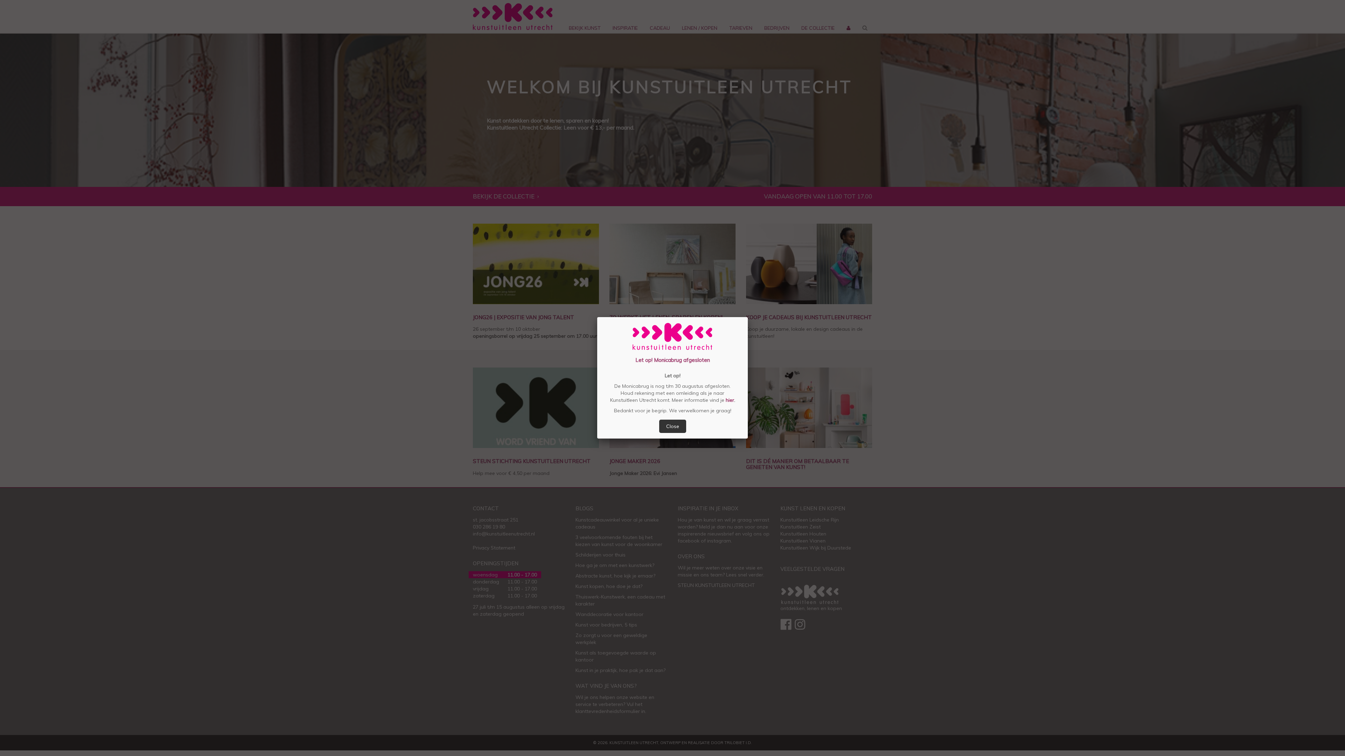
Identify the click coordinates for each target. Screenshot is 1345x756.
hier (729, 400)
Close (672, 426)
